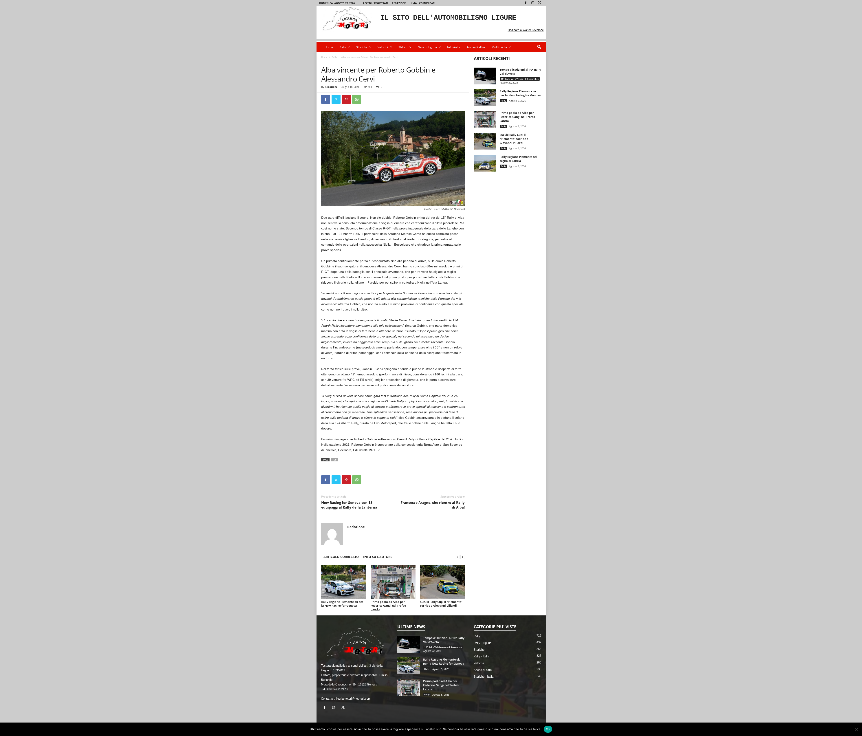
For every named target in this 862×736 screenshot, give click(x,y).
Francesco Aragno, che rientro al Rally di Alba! (433, 504)
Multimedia (499, 47)
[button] (539, 47)
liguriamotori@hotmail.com (353, 698)
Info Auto (453, 47)
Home (329, 47)
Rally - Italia (340, 61)
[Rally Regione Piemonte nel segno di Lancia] (485, 163)
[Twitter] (539, 3)
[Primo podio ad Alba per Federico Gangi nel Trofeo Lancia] (393, 582)
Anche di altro (475, 47)
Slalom (402, 47)
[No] (856, 729)
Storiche (361, 47)
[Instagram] (532, 3)
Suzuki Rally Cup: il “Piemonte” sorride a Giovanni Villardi (441, 604)
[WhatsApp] (356, 99)
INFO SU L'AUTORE (377, 557)
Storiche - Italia (483, 676)
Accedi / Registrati (375, 3)
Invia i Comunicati (422, 3)
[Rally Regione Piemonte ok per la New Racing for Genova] (343, 582)
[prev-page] (457, 556)
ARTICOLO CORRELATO (341, 557)
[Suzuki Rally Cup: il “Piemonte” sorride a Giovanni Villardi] (442, 582)
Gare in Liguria (427, 47)
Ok (548, 729)
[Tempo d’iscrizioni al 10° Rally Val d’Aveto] (485, 76)
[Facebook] (525, 3)
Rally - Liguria (482, 643)
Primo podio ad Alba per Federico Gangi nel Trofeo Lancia (388, 605)
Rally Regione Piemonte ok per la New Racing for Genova (342, 604)
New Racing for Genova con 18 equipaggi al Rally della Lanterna (349, 504)
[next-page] (462, 556)
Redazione (399, 3)
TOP (334, 459)
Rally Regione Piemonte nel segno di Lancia (518, 159)
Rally (343, 47)
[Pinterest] (346, 99)
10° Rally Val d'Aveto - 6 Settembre (520, 78)
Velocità (383, 47)
